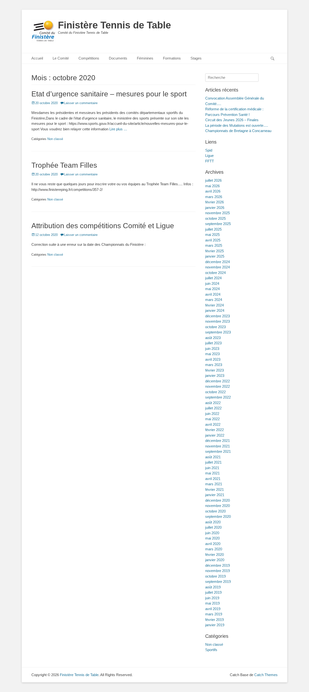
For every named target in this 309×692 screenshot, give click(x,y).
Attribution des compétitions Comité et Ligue (102, 226)
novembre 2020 (217, 506)
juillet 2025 (213, 229)
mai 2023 (212, 354)
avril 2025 (212, 240)
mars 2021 (213, 484)
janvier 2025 (214, 256)
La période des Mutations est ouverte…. (236, 125)
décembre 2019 (217, 565)
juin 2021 (212, 468)
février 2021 (214, 489)
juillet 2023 (213, 343)
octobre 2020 (215, 511)
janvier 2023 (214, 375)
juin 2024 (212, 283)
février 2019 (214, 620)
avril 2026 (212, 191)
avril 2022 (212, 424)
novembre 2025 (217, 213)
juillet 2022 (213, 408)
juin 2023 (212, 348)
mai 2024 (212, 289)
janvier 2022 (214, 435)
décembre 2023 (217, 316)
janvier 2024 (214, 310)
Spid (208, 150)
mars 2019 (213, 614)
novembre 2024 (217, 267)
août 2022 (213, 403)
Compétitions (88, 58)
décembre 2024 (217, 262)
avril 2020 (212, 544)
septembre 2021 (218, 451)
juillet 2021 (213, 462)
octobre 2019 (215, 576)
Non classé (55, 139)
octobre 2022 (215, 392)
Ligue (209, 155)
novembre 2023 (217, 321)
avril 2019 (212, 609)
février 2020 (214, 554)
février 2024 (214, 305)
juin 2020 (212, 533)
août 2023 (213, 338)
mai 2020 (212, 538)
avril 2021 (212, 479)
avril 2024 (212, 294)
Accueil (37, 58)
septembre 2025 (218, 224)
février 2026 (214, 202)
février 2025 (214, 251)
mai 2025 (212, 235)
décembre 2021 (217, 441)
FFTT (209, 161)
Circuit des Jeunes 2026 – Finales (232, 120)
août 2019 (213, 587)
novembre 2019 (217, 571)
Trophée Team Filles (64, 165)
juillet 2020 (213, 527)
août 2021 (213, 457)
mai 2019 (212, 603)
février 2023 (214, 370)
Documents (118, 58)
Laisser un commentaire (81, 103)
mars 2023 (213, 365)
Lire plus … (118, 129)
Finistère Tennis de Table (114, 25)
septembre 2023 (218, 332)
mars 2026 (213, 197)
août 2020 (213, 522)
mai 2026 (212, 186)
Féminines (145, 58)
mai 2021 (212, 473)
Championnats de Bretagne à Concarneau (238, 131)
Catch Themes (266, 675)
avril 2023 (212, 359)
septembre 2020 (218, 516)
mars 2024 (213, 300)
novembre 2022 (217, 386)
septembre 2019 (218, 581)
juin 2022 (212, 414)
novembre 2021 (217, 446)
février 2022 (214, 430)
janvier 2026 (214, 208)
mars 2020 (213, 549)
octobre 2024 (215, 273)
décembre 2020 (217, 500)
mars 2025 (213, 245)
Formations (172, 58)
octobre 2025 (215, 218)
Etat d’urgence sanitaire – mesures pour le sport (109, 94)
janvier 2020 (214, 560)
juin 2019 (212, 598)
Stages (196, 58)
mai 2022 (212, 419)
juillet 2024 (213, 278)
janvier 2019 (214, 625)
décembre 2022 (217, 381)
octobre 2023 (215, 327)
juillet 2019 (213, 592)
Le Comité (61, 58)
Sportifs (211, 650)
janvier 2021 (214, 495)
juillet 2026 (213, 180)
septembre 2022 (218, 397)
